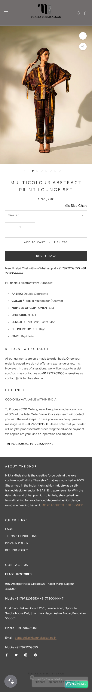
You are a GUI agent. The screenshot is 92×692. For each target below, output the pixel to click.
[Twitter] (16, 654)
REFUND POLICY (16, 550)
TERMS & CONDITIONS (21, 536)
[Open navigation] (6, 13)
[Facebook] (6, 654)
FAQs (9, 529)
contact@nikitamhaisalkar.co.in (35, 638)
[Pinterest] (35, 654)
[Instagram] (25, 654)
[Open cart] (86, 13)
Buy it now (46, 256)
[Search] (79, 13)
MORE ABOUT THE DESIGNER (62, 505)
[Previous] (24, 170)
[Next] (67, 170)
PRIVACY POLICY (16, 543)
